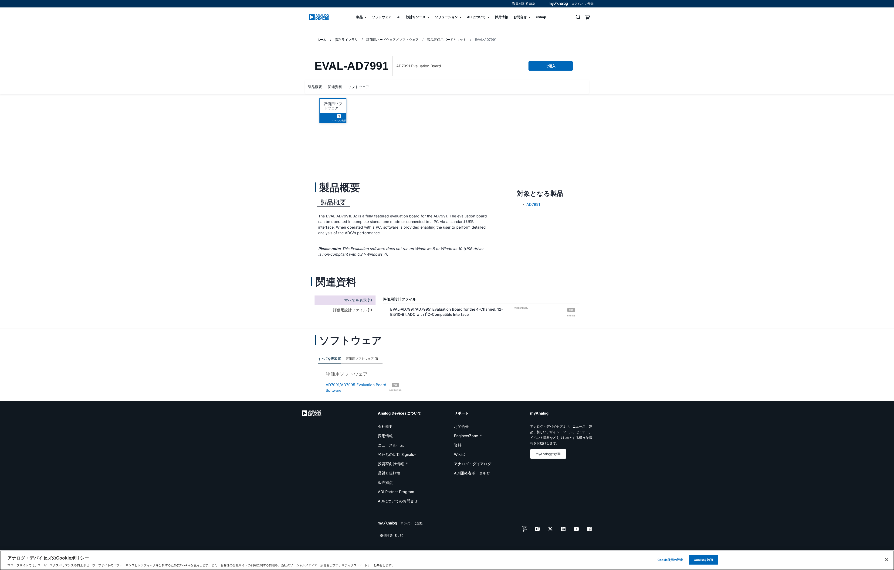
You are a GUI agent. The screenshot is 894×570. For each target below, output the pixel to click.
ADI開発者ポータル (470, 473)
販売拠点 (385, 482)
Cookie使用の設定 (670, 559)
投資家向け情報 (391, 463)
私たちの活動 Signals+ (397, 454)
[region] (447, 560)
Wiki (458, 454)
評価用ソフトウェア (333, 106)
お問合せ (461, 426)
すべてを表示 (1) (329, 359)
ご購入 (550, 66)
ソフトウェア (358, 87)
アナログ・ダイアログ (472, 463)
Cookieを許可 (703, 559)
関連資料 (335, 87)
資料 (457, 445)
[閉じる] (886, 560)
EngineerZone (466, 435)
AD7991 (533, 204)
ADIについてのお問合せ (398, 501)
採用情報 (385, 435)
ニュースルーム (391, 445)
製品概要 (315, 87)
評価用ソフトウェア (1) (362, 359)
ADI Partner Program (396, 491)
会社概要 (385, 426)
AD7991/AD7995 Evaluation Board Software (364, 387)
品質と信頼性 (389, 473)
